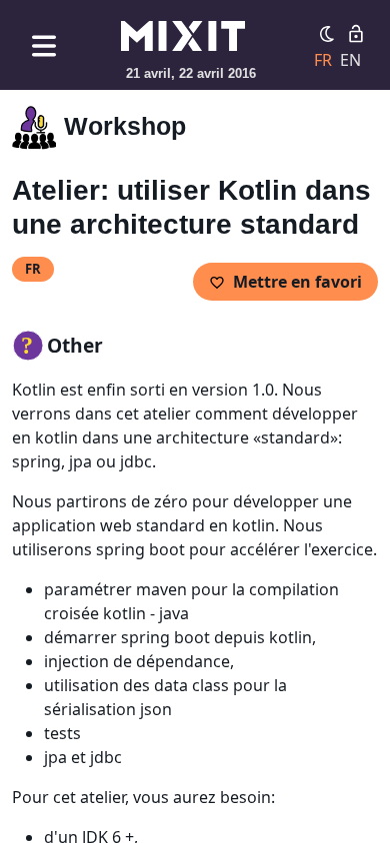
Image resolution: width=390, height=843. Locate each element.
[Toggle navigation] (44, 45)
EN (350, 60)
